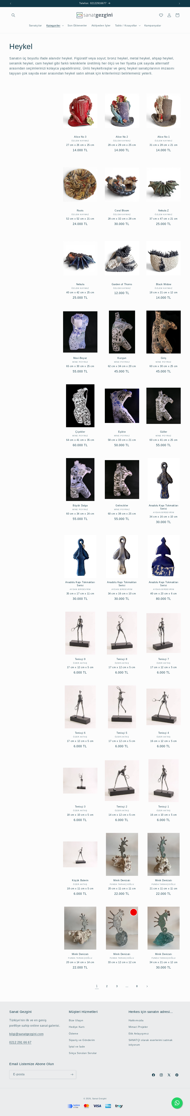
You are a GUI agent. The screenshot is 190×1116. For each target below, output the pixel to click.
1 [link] (97, 986)
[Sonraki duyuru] (179, 3)
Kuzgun (121, 358)
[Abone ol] (72, 1074)
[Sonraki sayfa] (147, 986)
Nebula (80, 284)
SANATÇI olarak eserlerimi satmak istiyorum (151, 1042)
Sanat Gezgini (99, 1098)
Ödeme (73, 1033)
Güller (163, 431)
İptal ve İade (77, 1046)
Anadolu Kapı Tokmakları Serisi (163, 507)
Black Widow (163, 284)
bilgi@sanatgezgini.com (26, 1034)
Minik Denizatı (121, 880)
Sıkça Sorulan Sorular (83, 1053)
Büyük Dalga (80, 505)
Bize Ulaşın (76, 1020)
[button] (13, 15)
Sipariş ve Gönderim (82, 1040)
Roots (80, 210)
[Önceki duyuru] (10, 3)
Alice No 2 (122, 136)
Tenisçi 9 (80, 659)
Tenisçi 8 (122, 659)
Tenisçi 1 (163, 806)
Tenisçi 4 (163, 732)
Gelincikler (122, 505)
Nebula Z (163, 210)
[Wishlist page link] (161, 15)
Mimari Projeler (138, 1026)
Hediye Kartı (77, 1026)
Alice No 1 (164, 136)
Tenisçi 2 (122, 806)
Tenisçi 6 (80, 732)
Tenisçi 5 (122, 732)
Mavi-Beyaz (80, 358)
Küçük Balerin (80, 880)
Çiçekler (80, 431)
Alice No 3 (80, 136)
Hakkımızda (136, 1020)
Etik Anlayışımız (139, 1033)
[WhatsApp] (177, 1103)
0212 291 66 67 (20, 1042)
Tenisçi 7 (163, 659)
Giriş (163, 358)
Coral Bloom (122, 210)
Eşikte (122, 431)
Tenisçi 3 (80, 806)
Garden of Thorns (122, 284)
